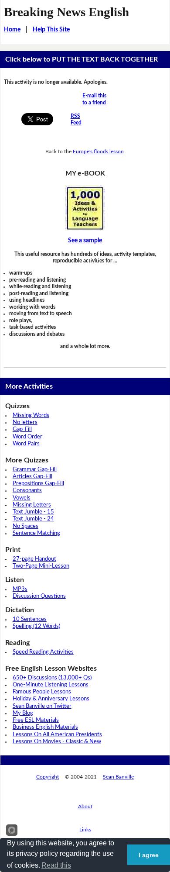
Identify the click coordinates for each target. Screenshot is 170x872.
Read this (56, 865)
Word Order (27, 437)
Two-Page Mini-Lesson (41, 566)
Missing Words (31, 415)
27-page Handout (34, 559)
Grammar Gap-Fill (35, 469)
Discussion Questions (39, 596)
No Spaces (25, 526)
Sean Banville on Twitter (42, 706)
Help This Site (51, 30)
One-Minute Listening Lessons (50, 685)
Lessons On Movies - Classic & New (57, 741)
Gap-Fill (22, 429)
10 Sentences (30, 619)
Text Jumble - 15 (33, 512)
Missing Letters (32, 505)
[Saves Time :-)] (85, 208)
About (85, 806)
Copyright (47, 776)
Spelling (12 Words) (36, 626)
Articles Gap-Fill (32, 476)
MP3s (20, 589)
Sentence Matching (36, 533)
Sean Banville (118, 776)
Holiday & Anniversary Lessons (51, 699)
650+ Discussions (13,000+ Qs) (52, 678)
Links (85, 829)
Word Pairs (26, 444)
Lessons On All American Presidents (57, 735)
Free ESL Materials (36, 720)
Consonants (27, 490)
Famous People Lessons (42, 692)
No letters (25, 422)
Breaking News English (66, 12)
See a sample (85, 241)
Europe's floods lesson (98, 151)
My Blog (23, 713)
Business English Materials (45, 727)
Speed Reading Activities (43, 652)
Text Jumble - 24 (33, 519)
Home (12, 30)
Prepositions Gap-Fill (38, 483)
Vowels (22, 498)
